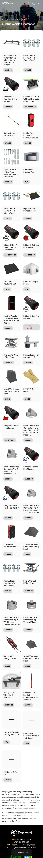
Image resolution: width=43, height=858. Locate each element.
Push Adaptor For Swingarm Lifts (31, 356)
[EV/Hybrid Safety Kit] (11, 755)
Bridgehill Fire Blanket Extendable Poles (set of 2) (31, 696)
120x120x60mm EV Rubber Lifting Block (31, 546)
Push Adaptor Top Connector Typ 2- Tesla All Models (31, 619)
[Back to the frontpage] (3, 19)
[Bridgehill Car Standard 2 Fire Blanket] (11, 84)
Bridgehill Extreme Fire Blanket (31, 246)
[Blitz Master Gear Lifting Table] (11, 342)
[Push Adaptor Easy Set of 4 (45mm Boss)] (11, 195)
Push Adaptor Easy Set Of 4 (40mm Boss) (9, 583)
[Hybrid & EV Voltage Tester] (11, 643)
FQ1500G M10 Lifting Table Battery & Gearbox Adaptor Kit (11, 173)
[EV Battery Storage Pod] (31, 157)
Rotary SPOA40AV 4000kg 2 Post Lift (11, 732)
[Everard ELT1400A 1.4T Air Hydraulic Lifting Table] (31, 84)
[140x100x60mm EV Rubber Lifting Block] (31, 643)
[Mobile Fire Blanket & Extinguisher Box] (31, 120)
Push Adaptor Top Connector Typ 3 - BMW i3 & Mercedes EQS (11, 470)
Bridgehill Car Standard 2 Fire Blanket (10, 98)
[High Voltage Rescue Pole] (11, 120)
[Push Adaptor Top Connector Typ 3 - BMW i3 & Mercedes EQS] (11, 454)
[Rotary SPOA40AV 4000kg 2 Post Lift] (11, 719)
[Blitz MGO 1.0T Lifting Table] (31, 568)
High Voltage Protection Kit (29, 209)
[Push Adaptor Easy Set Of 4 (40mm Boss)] (11, 568)
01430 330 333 (22, 842)
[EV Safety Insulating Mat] (11, 268)
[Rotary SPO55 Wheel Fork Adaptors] (11, 680)
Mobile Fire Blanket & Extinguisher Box (30, 135)
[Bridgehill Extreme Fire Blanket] (31, 232)
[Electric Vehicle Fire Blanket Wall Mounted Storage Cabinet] (11, 303)
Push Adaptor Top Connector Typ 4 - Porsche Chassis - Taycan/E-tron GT (31, 509)
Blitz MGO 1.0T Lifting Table (29, 582)
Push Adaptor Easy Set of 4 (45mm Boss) (9, 210)
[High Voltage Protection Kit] (31, 195)
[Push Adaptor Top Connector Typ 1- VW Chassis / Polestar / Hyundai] (11, 604)
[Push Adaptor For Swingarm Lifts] (31, 342)
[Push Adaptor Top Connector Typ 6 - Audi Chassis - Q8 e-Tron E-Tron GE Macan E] (31, 412)
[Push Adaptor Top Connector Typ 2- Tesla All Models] (31, 604)
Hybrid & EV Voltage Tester (9, 657)
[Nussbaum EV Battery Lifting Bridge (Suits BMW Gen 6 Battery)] (11, 42)
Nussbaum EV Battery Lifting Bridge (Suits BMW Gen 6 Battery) (9, 60)
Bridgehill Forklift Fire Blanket (30, 468)
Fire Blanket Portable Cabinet (10, 545)
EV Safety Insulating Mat (9, 282)
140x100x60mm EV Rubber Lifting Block (31, 658)
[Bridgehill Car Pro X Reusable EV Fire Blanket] (11, 232)
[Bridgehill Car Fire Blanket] (31, 303)
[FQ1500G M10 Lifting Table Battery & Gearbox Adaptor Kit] (11, 157)
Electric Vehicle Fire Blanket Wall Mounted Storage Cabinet (11, 319)
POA (26, 182)
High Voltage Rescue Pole (9, 134)
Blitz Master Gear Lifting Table (10, 356)
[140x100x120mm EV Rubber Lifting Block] (11, 376)
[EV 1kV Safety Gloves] (31, 376)
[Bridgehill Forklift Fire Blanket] (31, 454)
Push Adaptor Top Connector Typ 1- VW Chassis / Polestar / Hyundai (11, 620)
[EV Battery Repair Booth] (31, 268)
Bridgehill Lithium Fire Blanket (11, 426)
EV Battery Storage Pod (28, 171)
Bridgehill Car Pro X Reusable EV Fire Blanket (11, 247)
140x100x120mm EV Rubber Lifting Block (11, 391)
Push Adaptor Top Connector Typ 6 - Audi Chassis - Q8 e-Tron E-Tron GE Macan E (31, 430)
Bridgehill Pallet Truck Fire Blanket (11, 506)
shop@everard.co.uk (22, 839)
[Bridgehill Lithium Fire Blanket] (11, 412)
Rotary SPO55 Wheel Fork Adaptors (9, 695)
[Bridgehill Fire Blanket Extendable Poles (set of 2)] (31, 680)
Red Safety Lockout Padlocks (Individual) (31, 733)
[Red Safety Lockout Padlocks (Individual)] (31, 719)
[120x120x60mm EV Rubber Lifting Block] (31, 531)
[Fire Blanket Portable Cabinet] (11, 531)
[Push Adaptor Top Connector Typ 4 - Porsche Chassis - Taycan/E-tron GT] (31, 492)
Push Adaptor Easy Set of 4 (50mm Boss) (29, 57)
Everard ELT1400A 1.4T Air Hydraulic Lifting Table (31, 98)
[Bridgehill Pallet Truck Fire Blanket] (11, 492)
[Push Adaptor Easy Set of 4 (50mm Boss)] (31, 42)
